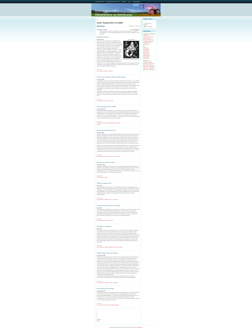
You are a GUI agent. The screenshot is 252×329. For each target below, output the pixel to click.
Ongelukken (118, 123)
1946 (98, 71)
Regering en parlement (118, 247)
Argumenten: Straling (103, 100)
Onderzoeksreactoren (147, 41)
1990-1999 (145, 55)
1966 (98, 282)
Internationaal (110, 100)
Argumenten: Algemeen (103, 71)
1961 (98, 199)
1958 (98, 156)
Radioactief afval (146, 42)
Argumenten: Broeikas (147, 65)
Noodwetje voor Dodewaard (104, 226)
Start (98, 19)
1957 (98, 123)
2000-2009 (145, 56)
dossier (104, 148)
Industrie (110, 199)
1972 (98, 304)
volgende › (99, 319)
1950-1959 (145, 49)
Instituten (145, 35)
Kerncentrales (146, 38)
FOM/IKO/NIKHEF (111, 123)
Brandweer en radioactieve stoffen (106, 162)
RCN (109, 304)
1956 (98, 100)
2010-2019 (145, 58)
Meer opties (149, 26)
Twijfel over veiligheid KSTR (104, 183)
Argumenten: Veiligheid (103, 199)
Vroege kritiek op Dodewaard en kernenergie (108, 205)
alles (149, 60)
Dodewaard (111, 220)
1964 (98, 220)
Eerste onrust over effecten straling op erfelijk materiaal (111, 77)
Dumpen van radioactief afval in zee (106, 130)
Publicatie (111, 71)
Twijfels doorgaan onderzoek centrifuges (107, 253)
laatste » (98, 320)
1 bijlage (98, 124)
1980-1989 (145, 53)
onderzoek (116, 282)
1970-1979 (145, 52)
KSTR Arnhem (115, 199)
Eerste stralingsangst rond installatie (106, 106)
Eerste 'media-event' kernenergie (105, 288)
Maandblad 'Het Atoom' (103, 37)
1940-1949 (145, 48)
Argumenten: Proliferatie (148, 66)
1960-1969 (145, 51)
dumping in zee (111, 156)
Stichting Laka (140, 327)
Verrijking (145, 44)
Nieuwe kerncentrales (147, 39)
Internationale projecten (148, 36)
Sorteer (131, 29)
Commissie (111, 282)
